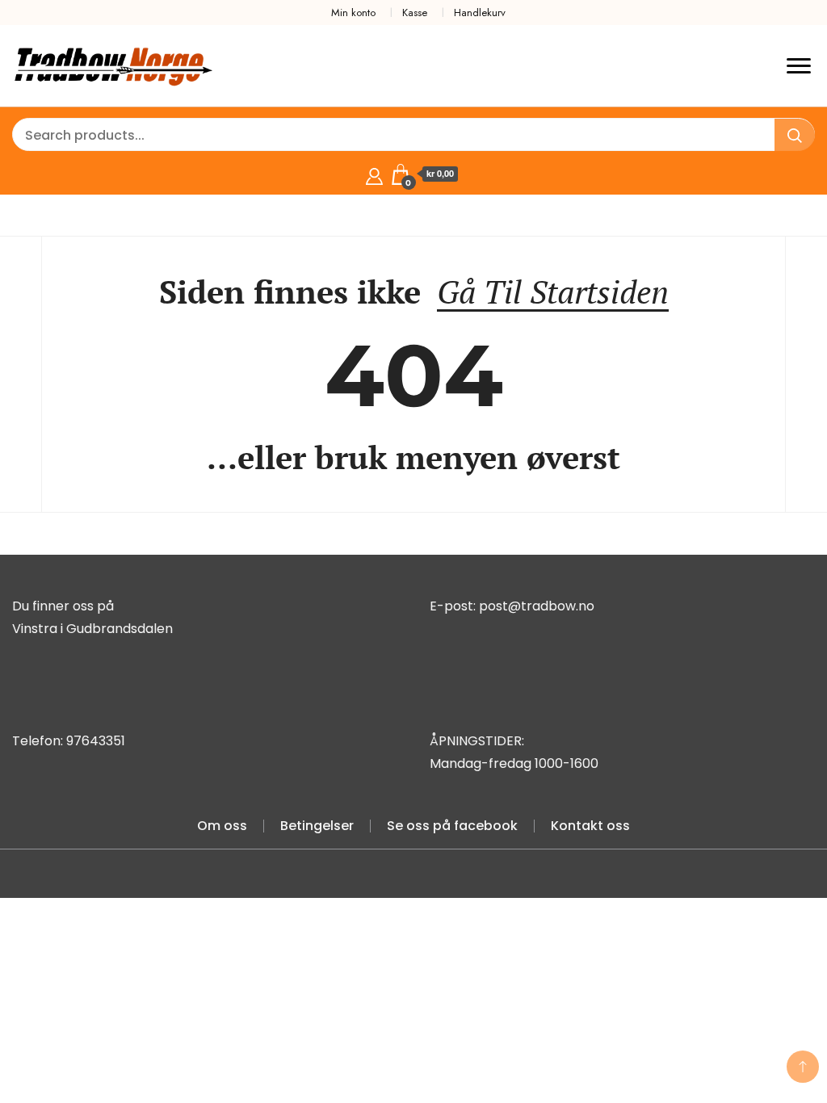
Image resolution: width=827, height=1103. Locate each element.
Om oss (222, 825)
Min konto (353, 12)
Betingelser (317, 825)
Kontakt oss (590, 825)
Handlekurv (480, 12)
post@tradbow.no (536, 606)
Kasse (414, 12)
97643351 (95, 741)
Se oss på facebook (452, 825)
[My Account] (374, 174)
